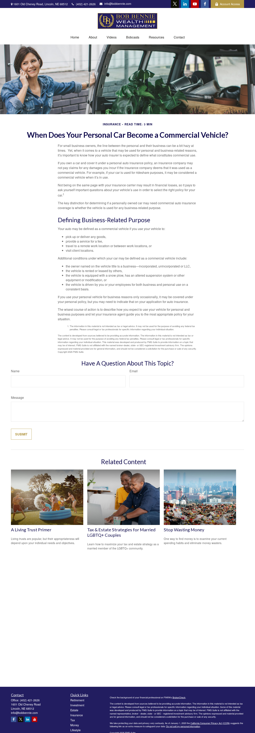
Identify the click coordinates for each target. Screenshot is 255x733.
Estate (74, 710)
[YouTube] (195, 4)
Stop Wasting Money (184, 529)
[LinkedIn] (185, 4)
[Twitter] (175, 4)
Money (74, 725)
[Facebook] (205, 4)
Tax (72, 720)
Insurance (76, 715)
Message (17, 397)
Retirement (77, 700)
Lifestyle (75, 730)
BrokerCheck (179, 697)
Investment (77, 705)
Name (15, 371)
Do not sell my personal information (183, 726)
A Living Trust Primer (31, 529)
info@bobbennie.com (117, 4)
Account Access (230, 4)
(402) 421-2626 (86, 4)
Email (133, 371)
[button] (75, 37)
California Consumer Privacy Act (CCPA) (210, 723)
